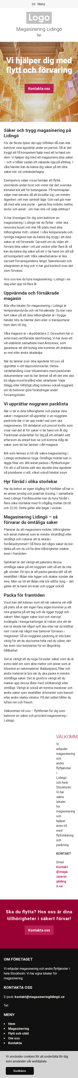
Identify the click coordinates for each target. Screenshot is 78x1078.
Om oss (14, 1038)
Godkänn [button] (19, 1070)
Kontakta (15, 1043)
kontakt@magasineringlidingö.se (62, 876)
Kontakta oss (39, 88)
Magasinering (18, 1029)
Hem (11, 1024)
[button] (48, 1061)
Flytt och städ (18, 1033)
